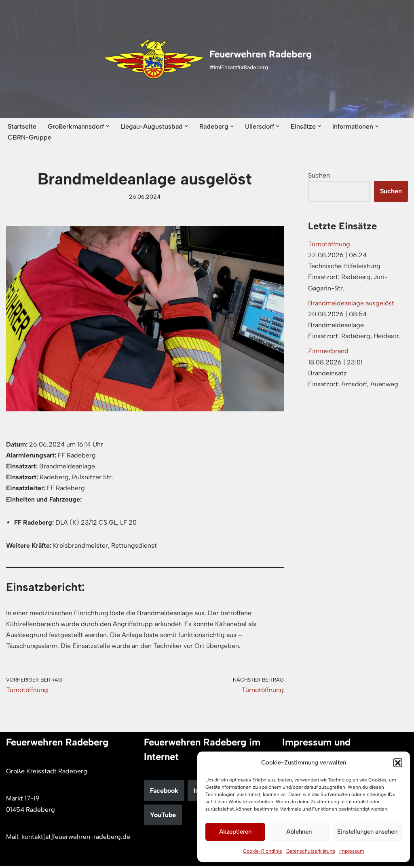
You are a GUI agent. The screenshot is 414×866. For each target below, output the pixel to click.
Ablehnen (299, 831)
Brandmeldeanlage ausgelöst (351, 303)
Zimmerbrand (328, 351)
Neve (13, 856)
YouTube (163, 815)
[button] (398, 763)
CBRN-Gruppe (29, 137)
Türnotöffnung (329, 244)
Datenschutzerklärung (310, 851)
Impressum (351, 851)
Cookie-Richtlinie (262, 851)
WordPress (89, 856)
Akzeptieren (235, 831)
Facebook (164, 790)
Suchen (319, 175)
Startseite (22, 126)
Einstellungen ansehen (367, 831)
